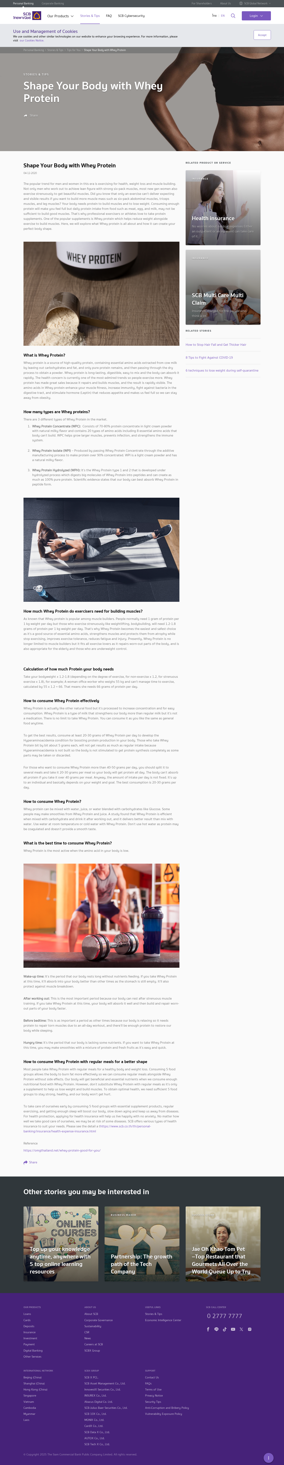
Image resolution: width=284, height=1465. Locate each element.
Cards (27, 1320)
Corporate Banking (53, 3)
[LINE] (216, 1328)
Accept (262, 35)
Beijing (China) (32, 1377)
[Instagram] (250, 1328)
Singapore (29, 1395)
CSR (86, 1332)
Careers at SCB (93, 1344)
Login (254, 15)
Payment (29, 1344)
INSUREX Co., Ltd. (95, 1395)
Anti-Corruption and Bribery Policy (167, 1408)
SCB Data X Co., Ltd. (97, 1432)
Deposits (28, 1326)
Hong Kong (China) (35, 1389)
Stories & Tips (90, 16)
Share (33, 115)
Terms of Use (153, 1389)
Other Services (32, 1356)
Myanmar (29, 1414)
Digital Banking (33, 1350)
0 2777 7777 (224, 1315)
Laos (26, 1420)
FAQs (148, 1383)
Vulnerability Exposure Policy (163, 1414)
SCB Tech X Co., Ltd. (97, 1444)
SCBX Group (92, 1350)
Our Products (58, 16)
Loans (27, 1314)
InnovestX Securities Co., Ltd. (102, 1389)
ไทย (214, 16)
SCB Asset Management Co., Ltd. (104, 1383)
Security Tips (153, 1402)
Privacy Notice (154, 1395)
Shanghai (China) (34, 1383)
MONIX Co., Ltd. (94, 1420)
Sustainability (92, 1326)
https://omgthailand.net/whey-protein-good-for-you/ (62, 1150)
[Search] (233, 16)
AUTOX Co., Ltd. (94, 1438)
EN (223, 16)
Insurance (29, 1332)
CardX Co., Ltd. (93, 1426)
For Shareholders (202, 3)
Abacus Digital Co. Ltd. (98, 1402)
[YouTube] (233, 1328)
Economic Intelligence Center (163, 1320)
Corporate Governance (98, 1320)
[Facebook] (208, 1328)
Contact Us (152, 1377)
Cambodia (29, 1408)
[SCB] (27, 15)
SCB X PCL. (91, 1377)
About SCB (91, 1314)
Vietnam (28, 1402)
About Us (225, 3)
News (87, 1338)
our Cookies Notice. (32, 40)
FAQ (109, 16)
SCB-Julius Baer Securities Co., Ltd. (105, 1408)
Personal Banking (23, 3)
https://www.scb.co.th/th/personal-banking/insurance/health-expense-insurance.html (87, 1129)
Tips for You (73, 50)
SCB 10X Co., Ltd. (95, 1414)
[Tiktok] (225, 1328)
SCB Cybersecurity (131, 16)
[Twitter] (241, 1328)
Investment (30, 1338)
